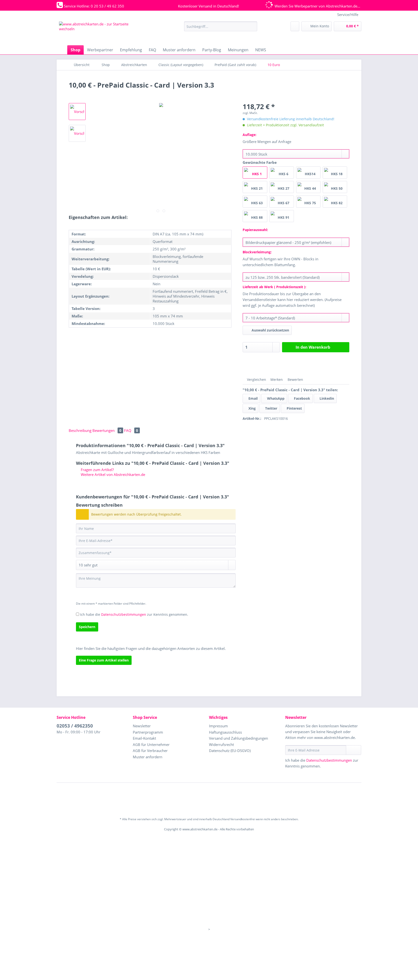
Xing (251, 408)
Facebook (301, 398)
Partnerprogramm (148, 732)
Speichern (87, 626)
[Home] (61, 49)
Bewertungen (106, 430)
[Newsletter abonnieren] (353, 750)
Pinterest (294, 408)
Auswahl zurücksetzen (270, 330)
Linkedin (326, 398)
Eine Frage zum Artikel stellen (104, 660)
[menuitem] (220, 29)
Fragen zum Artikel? (97, 469)
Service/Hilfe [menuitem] (347, 14)
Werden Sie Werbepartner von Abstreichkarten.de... (317, 6)
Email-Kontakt (144, 738)
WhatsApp (275, 398)
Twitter (270, 408)
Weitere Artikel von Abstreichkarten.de (112, 474)
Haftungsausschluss (225, 732)
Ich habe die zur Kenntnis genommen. (134, 614)
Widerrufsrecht (221, 744)
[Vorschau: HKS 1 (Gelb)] (77, 111)
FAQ (131, 430)
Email (252, 398)
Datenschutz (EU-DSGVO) (230, 750)
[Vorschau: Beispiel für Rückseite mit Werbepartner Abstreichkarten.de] (77, 133)
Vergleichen (256, 379)
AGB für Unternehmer (151, 744)
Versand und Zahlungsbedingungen (238, 738)
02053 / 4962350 (75, 726)
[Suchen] (252, 26)
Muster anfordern (147, 756)
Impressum (218, 725)
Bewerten (295, 379)
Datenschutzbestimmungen (123, 614)
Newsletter (142, 725)
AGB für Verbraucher (150, 750)
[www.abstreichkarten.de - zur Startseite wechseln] (95, 32)
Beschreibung (80, 430)
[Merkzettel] (295, 26)
